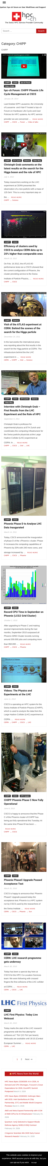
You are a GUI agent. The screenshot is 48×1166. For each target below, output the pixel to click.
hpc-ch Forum (25, 82)
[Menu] (4, 2)
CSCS (15, 82)
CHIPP (7, 82)
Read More (38, 119)
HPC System (25, 796)
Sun (30, 911)
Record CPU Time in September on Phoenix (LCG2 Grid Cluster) (23, 614)
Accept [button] (34, 1162)
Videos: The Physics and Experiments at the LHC (18, 692)
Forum (22, 122)
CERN (6, 360)
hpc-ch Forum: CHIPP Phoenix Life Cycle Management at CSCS (23, 92)
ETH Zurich (17, 160)
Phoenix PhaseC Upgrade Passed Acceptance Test (23, 882)
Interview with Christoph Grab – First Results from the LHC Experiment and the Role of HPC (22, 410)
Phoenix (23, 555)
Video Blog (37, 160)
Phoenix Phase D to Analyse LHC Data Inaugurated (23, 525)
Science (27, 160)
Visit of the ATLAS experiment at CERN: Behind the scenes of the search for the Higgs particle (22, 328)
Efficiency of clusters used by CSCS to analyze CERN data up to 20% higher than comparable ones (23, 250)
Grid (21, 360)
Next (27, 1059)
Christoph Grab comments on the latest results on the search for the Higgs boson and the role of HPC (23, 168)
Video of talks (9, 86)
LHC (28, 446)
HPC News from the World (25, 1073)
